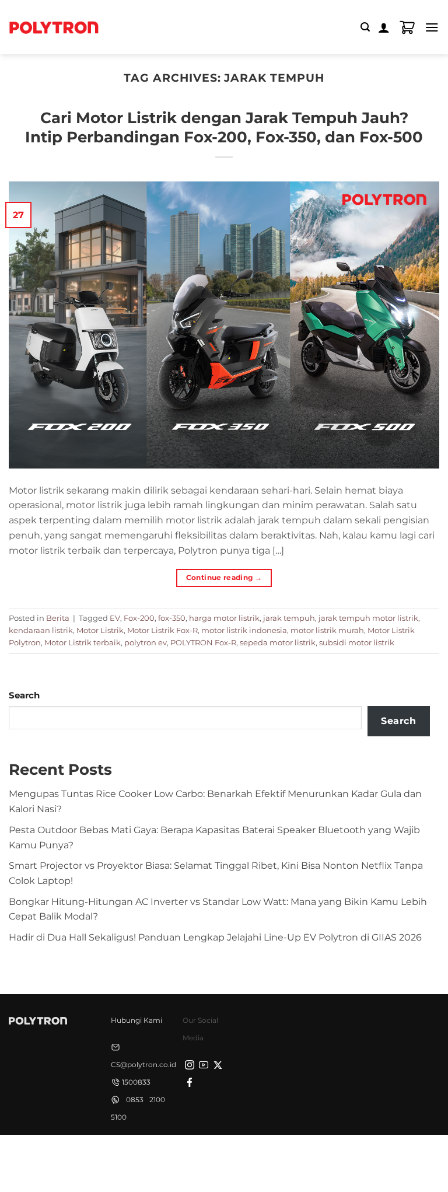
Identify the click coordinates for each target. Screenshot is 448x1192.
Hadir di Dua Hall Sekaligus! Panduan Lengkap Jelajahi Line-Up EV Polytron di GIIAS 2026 (215, 937)
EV (115, 618)
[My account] (384, 27)
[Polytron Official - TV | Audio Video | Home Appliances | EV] (54, 26)
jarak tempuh (289, 618)
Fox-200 (139, 618)
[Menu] (432, 27)
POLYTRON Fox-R (203, 642)
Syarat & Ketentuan (221, 1155)
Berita (57, 618)
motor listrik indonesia (244, 630)
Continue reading (224, 577)
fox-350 (172, 618)
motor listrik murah (327, 630)
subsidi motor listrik (356, 642)
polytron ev (145, 642)
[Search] (365, 27)
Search (24, 695)
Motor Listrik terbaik (82, 642)
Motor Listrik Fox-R (162, 630)
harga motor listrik (224, 618)
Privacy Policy (147, 1155)
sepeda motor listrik (278, 642)
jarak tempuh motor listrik (368, 618)
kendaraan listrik (41, 630)
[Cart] (407, 27)
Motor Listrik (100, 630)
